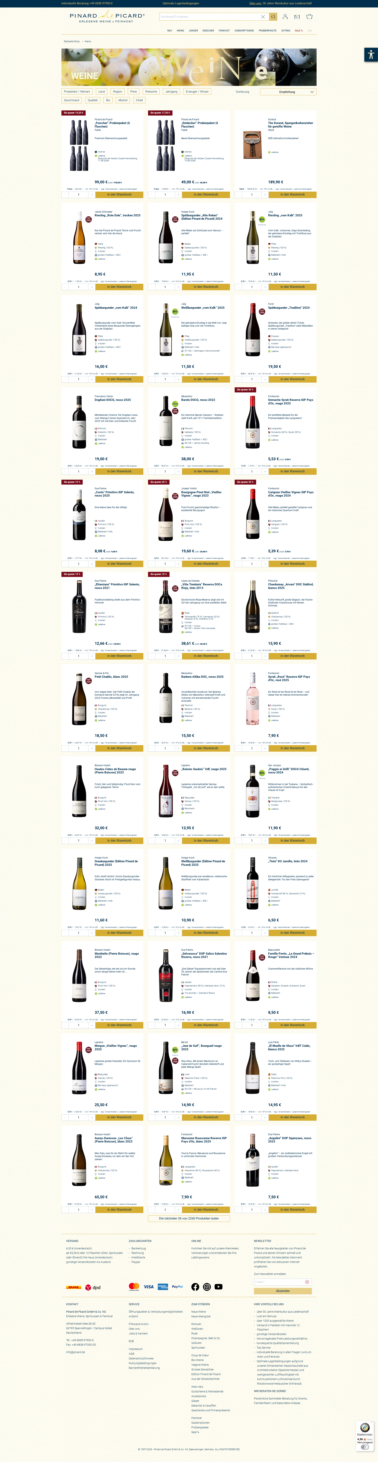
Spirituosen (198, 1347)
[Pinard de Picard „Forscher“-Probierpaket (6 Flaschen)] (79, 151)
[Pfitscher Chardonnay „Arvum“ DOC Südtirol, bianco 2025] (252, 613)
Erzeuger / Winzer (197, 91)
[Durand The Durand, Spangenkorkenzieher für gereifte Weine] (252, 151)
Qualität (93, 100)
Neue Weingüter (201, 1316)
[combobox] (218, 17)
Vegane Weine (200, 1364)
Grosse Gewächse (202, 1369)
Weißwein (197, 1328)
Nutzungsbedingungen (143, 1363)
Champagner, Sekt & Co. (205, 1338)
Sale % (195, 1432)
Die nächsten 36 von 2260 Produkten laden (189, 1218)
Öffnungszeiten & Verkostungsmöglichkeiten (156, 1311)
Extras (286, 30)
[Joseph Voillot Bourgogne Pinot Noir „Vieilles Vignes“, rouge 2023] (165, 520)
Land (101, 91)
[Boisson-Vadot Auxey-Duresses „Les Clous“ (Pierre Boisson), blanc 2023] (79, 1166)
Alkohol (122, 100)
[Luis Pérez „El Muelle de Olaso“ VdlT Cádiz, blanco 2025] (252, 1074)
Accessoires (198, 1396)
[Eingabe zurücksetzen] (263, 17)
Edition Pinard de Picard (205, 1374)
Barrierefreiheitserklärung (144, 1367)
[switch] (365, 1447)
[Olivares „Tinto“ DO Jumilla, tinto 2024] (252, 889)
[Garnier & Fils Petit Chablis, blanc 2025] (79, 705)
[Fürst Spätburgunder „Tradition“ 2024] (252, 336)
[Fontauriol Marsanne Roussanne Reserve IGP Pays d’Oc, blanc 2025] (165, 1166)
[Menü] (371, 1423)
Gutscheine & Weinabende (207, 1391)
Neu (169, 30)
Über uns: (255, 3)
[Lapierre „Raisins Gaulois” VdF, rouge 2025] (165, 797)
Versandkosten (111, 189)
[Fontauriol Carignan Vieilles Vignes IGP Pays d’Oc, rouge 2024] (252, 520)
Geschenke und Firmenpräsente (210, 1410)
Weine (180, 30)
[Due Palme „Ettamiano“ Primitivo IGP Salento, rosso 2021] (79, 613)
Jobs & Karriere (138, 1333)
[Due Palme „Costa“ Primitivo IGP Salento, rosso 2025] (79, 520)
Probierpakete (268, 30)
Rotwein (196, 1324)
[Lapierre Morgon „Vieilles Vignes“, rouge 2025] (79, 1074)
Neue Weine (198, 1311)
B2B (310, 30)
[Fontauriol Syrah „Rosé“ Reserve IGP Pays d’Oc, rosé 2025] (252, 705)
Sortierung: (243, 92)
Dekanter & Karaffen (203, 1405)
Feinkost (224, 30)
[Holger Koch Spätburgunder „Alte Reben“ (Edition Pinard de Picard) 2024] (165, 243)
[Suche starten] (273, 16)
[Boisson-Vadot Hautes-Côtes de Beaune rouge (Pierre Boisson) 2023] (79, 797)
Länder (193, 30)
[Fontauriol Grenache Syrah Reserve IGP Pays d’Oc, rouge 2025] (252, 428)
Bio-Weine (197, 1360)
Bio (108, 100)
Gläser (195, 1400)
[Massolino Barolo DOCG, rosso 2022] (165, 428)
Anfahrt (133, 1316)
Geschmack (71, 100)
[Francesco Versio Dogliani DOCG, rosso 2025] (79, 428)
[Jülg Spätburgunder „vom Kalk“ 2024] (79, 336)
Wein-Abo (197, 1386)
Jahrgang (171, 91)
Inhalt (139, 100)
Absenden (283, 1291)
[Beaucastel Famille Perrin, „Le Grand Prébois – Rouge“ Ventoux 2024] (252, 982)
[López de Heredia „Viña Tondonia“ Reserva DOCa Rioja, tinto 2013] (165, 613)
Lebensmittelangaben (128, 189)
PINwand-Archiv (139, 1324)
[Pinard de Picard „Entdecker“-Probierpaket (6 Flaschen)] (165, 151)
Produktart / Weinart (77, 91)
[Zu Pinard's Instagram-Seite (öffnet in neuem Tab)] (207, 1287)
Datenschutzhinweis (141, 1358)
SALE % (299, 30)
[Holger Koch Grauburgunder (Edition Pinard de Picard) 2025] (79, 889)
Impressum (136, 1349)
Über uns (134, 1328)
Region (117, 91)
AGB (131, 1353)
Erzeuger (208, 30)
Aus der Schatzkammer (205, 1378)
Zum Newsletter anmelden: (270, 1274)
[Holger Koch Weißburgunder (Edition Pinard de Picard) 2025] (165, 889)
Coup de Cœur (200, 1355)
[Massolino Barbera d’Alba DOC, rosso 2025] (165, 705)
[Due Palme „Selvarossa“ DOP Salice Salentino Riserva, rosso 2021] (165, 982)
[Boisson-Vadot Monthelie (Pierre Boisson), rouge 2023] (79, 982)
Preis (133, 91)
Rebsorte (151, 91)
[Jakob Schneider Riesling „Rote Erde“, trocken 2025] (79, 243)
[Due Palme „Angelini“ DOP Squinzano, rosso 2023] (252, 1166)
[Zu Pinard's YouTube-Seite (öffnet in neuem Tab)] (218, 1287)
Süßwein (196, 1342)
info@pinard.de (75, 1352)
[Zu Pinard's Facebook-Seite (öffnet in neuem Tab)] (195, 1287)
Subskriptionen (244, 30)
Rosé (194, 1333)
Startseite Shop (72, 41)
